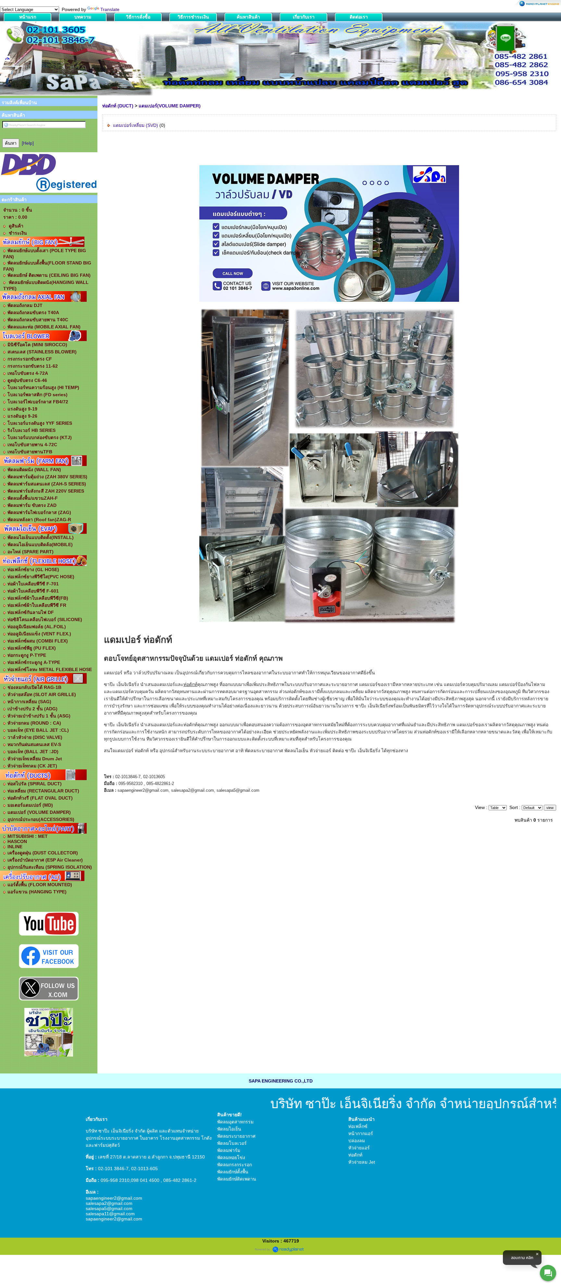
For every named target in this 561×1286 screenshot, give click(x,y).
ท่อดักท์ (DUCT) (117, 105)
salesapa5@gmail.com (109, 1208)
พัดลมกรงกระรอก (234, 1164)
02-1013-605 (144, 1168)
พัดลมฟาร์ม (228, 1150)
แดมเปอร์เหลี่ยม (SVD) (135, 125)
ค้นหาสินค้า (248, 16)
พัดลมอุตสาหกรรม (235, 1121)
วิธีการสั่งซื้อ (138, 16)
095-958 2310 (115, 1180)
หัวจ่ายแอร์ (320, 750)
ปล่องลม (356, 1140)
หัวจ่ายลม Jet (361, 1162)
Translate (109, 9)
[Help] (28, 143)
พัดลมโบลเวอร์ (232, 1143)
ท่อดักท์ (157, 640)
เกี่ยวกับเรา (304, 16)
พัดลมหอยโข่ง (231, 1157)
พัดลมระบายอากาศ (236, 1136)
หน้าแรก (27, 16)
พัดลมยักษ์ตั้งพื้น (232, 1171)
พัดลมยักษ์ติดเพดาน (236, 1179)
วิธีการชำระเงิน (193, 16)
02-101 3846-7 (113, 1168)
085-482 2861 (177, 1180)
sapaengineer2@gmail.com (114, 1198)
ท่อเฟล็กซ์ (358, 1126)
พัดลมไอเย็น (296, 750)
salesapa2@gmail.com (109, 1203)
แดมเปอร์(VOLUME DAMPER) (170, 105)
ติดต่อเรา (359, 16)
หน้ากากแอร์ (360, 1133)
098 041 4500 (145, 1180)
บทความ (82, 16)
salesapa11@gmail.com (110, 1213)
